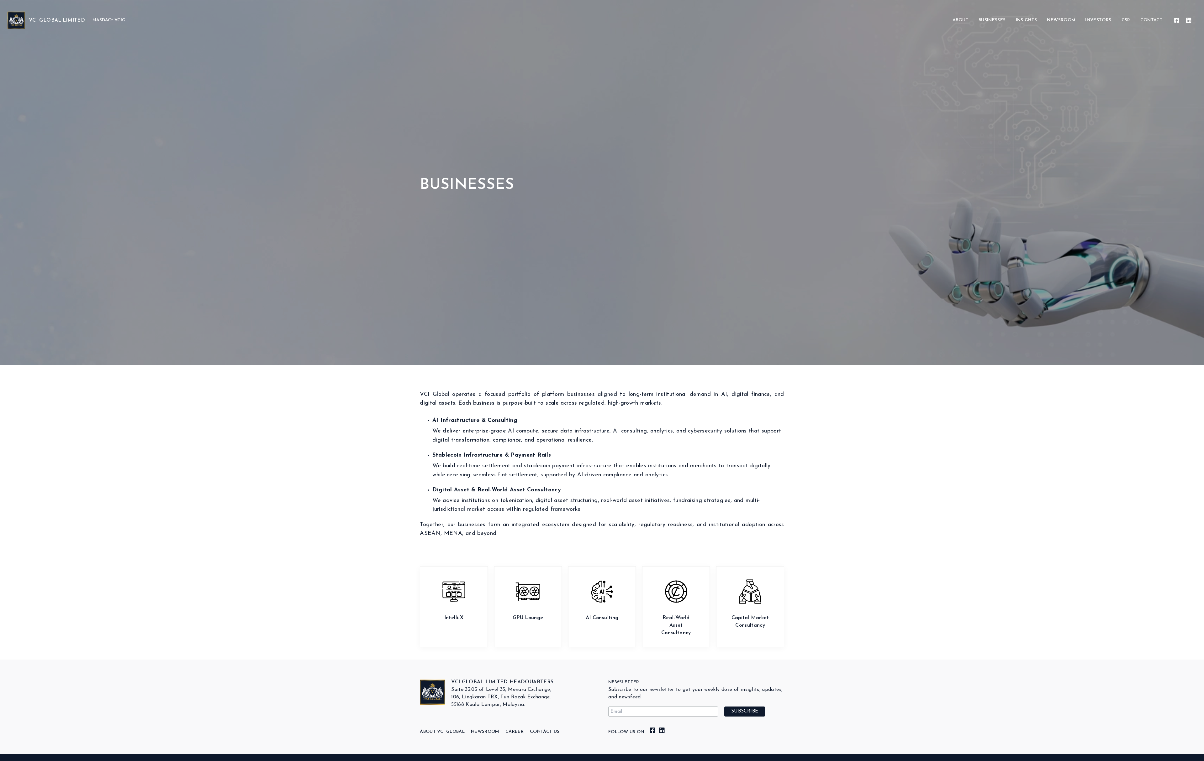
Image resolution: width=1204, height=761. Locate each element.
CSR (1126, 20)
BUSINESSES (992, 20)
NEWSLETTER (623, 682)
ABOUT (961, 20)
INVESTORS (1098, 20)
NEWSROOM (1061, 20)
